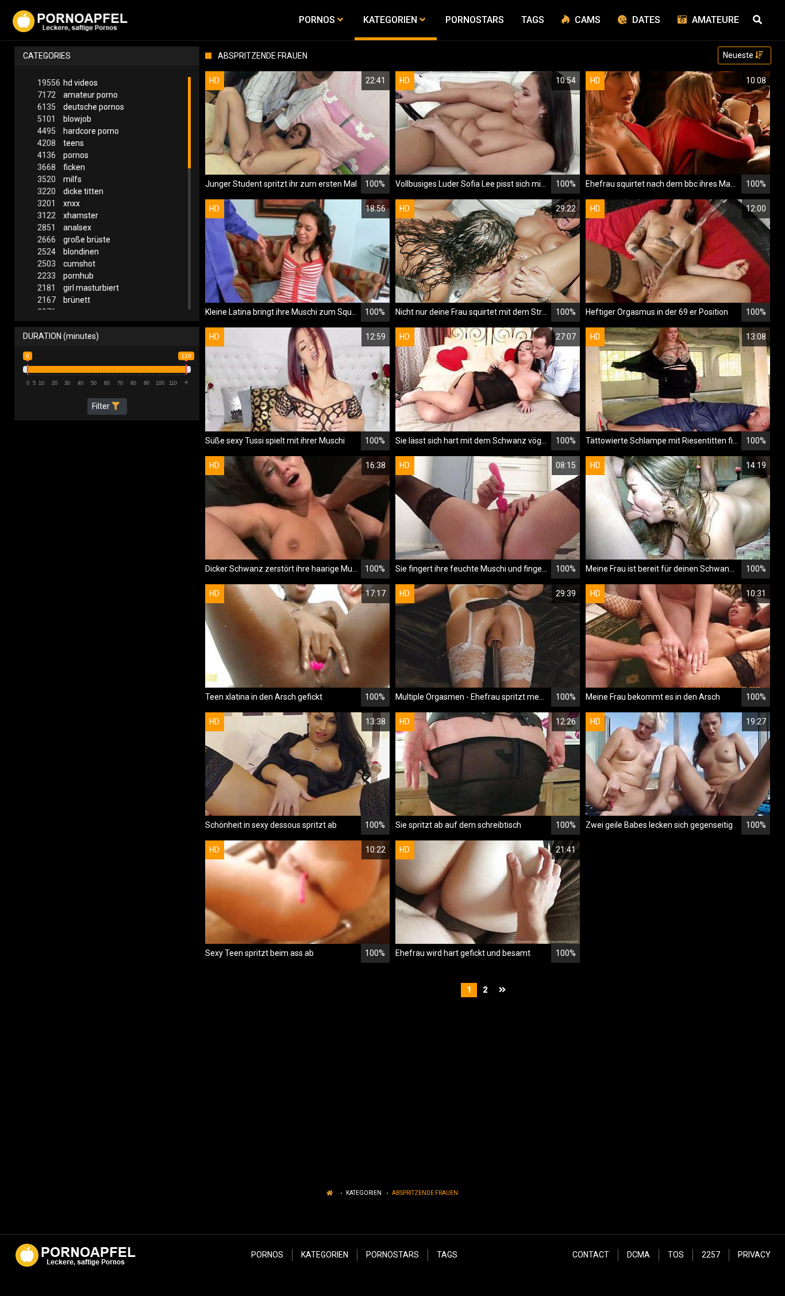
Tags (447, 1254)
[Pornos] (69, 20)
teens (60, 143)
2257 (711, 1254)
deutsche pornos (80, 106)
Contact (590, 1254)
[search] (759, 20)
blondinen (68, 251)
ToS (676, 1254)
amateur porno (77, 94)
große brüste (73, 239)
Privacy (754, 1254)
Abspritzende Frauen (425, 1193)
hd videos (67, 82)
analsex (64, 227)
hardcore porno (78, 131)
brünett (63, 299)
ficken (61, 167)
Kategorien (364, 1193)
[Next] (503, 990)
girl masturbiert (78, 287)
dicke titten (70, 191)
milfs (59, 179)
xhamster (67, 215)
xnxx (58, 203)
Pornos (267, 1254)
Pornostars (392, 1254)
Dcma (638, 1254)
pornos (62, 155)
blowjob (64, 119)
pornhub (65, 275)
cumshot (66, 263)
